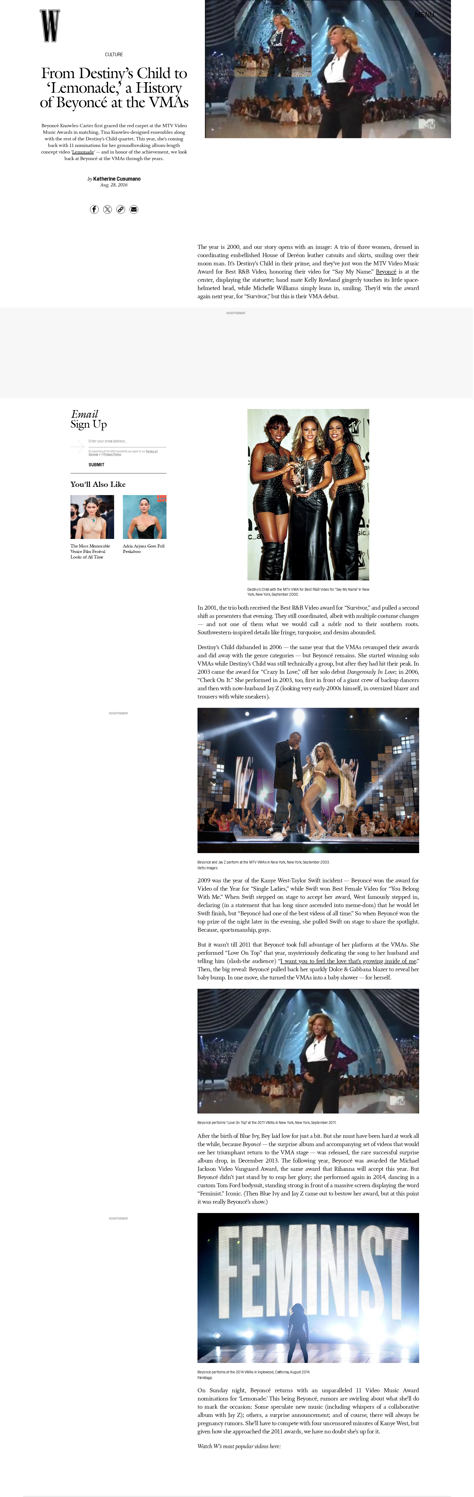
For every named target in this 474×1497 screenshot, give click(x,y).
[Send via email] (133, 209)
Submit (97, 464)
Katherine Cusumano (117, 178)
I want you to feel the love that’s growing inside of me (348, 961)
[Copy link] (120, 209)
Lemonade (83, 152)
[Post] (107, 209)
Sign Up (88, 418)
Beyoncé (386, 272)
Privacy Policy (112, 454)
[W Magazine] (50, 26)
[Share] (94, 209)
